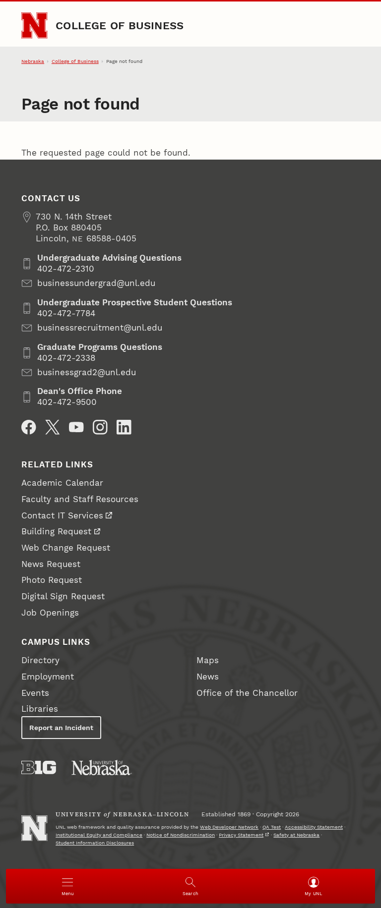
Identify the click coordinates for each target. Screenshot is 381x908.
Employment (47, 676)
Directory (40, 660)
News (207, 676)
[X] (52, 427)
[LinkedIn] (124, 427)
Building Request (56, 531)
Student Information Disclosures (95, 843)
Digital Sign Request (63, 596)
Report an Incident (61, 728)
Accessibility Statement (314, 827)
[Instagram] (100, 427)
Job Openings (50, 613)
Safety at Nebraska (296, 835)
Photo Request (51, 580)
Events (35, 693)
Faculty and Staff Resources (79, 499)
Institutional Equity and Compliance (99, 835)
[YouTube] (76, 427)
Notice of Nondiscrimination (180, 835)
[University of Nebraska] (101, 767)
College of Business (120, 25)
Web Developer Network (229, 827)
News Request (50, 564)
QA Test (271, 827)
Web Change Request (65, 548)
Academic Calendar (62, 483)
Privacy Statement (241, 835)
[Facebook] (28, 427)
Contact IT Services (62, 515)
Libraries (39, 709)
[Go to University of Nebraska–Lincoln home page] (34, 25)
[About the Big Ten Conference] (38, 767)
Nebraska (32, 61)
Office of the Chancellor (247, 693)
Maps (207, 660)
